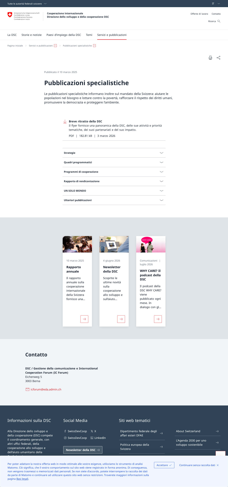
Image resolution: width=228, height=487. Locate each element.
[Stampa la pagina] (210, 57)
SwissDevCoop (77, 431)
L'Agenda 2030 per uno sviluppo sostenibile (191, 442)
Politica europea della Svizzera (134, 447)
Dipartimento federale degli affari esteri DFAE (138, 433)
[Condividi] (218, 57)
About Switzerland (188, 431)
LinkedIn (100, 438)
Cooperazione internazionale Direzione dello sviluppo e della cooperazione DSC (78, 15)
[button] (12, 35)
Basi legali (22, 478)
